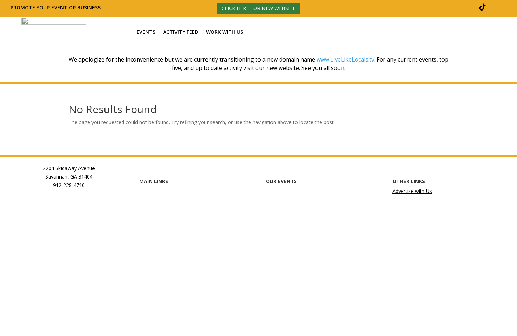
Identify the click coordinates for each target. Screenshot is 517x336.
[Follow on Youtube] (499, 7)
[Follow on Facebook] (432, 7)
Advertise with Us (412, 191)
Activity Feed (180, 32)
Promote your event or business (56, 7)
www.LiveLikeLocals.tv (345, 59)
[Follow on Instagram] (449, 7)
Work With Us (224, 32)
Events (145, 32)
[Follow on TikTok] (482, 7)
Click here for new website (258, 8)
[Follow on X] (466, 7)
